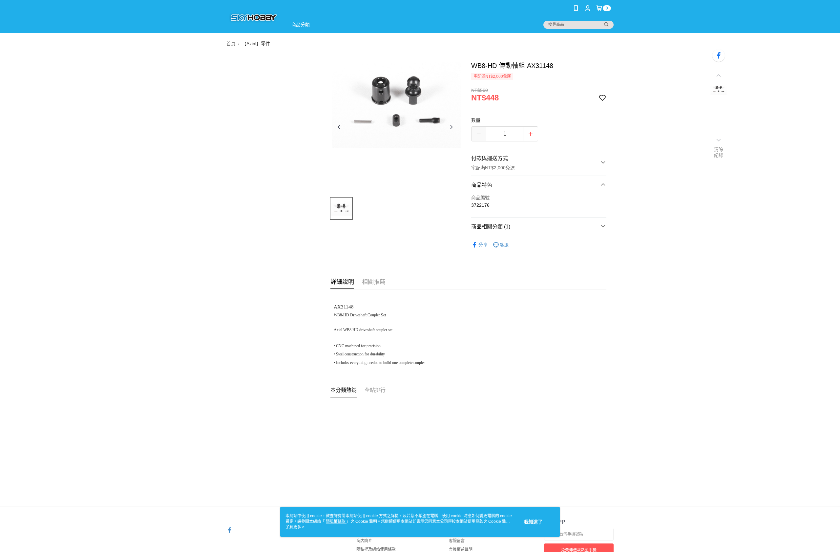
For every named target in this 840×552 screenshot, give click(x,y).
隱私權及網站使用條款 (376, 549)
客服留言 (457, 541)
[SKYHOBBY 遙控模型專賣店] (253, 17)
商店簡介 (364, 541)
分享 (483, 244)
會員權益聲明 (460, 549)
